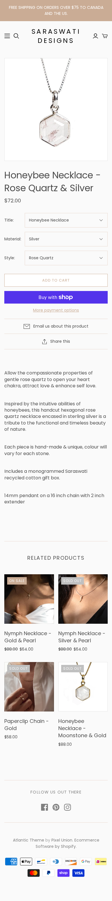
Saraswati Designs (56, 36)
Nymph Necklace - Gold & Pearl (27, 637)
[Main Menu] (7, 36)
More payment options (56, 310)
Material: (12, 239)
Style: (9, 258)
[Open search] (16, 36)
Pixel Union (61, 840)
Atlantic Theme (28, 840)
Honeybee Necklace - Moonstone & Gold (82, 728)
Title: (9, 220)
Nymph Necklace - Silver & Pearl (81, 637)
